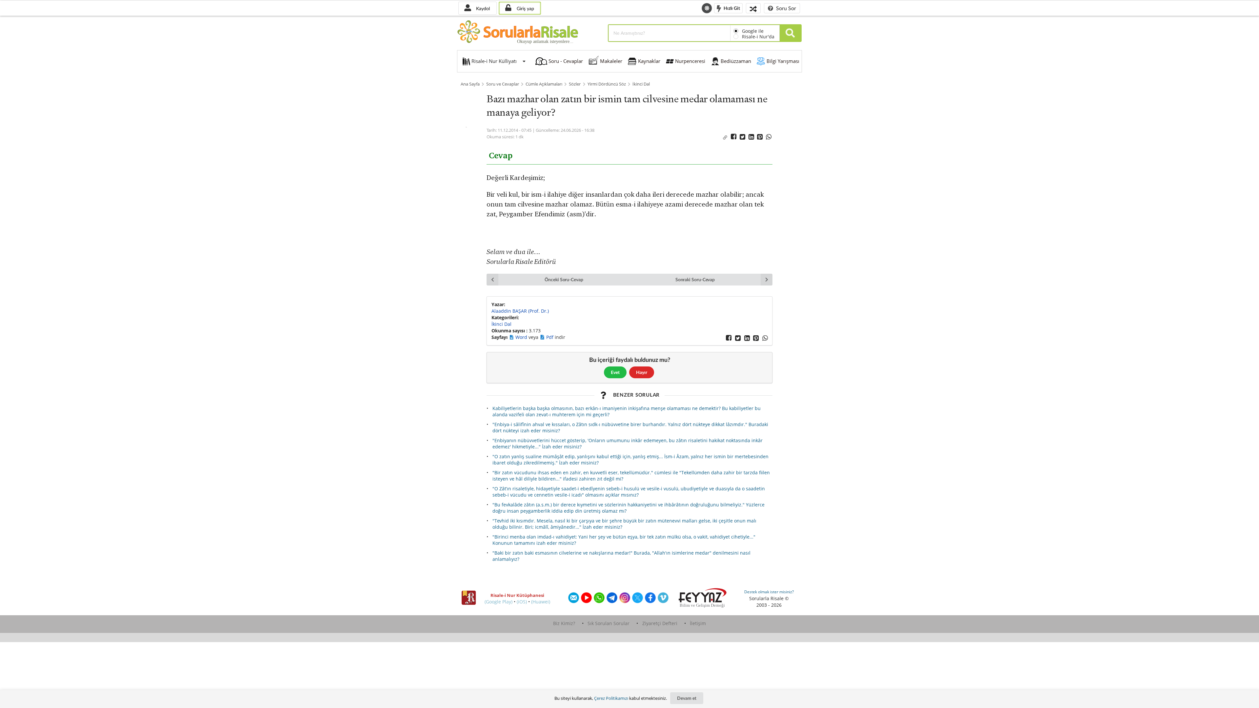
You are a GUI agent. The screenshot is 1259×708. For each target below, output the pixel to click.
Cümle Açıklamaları (544, 84)
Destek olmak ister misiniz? (769, 592)
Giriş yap (524, 8)
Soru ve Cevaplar (502, 84)
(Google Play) (498, 602)
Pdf (550, 337)
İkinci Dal (641, 84)
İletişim (698, 623)
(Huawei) (540, 602)
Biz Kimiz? (564, 623)
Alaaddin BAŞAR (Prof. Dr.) (520, 311)
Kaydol (482, 8)
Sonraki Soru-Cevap (695, 279)
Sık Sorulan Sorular (609, 623)
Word (522, 337)
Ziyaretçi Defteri (659, 623)
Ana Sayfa (470, 84)
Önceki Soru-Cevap (564, 279)
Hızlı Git (731, 7)
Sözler (575, 84)
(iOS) (522, 602)
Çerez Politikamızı (611, 698)
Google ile (753, 31)
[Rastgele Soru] (753, 8)
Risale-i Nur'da (758, 36)
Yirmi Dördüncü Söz (607, 84)
